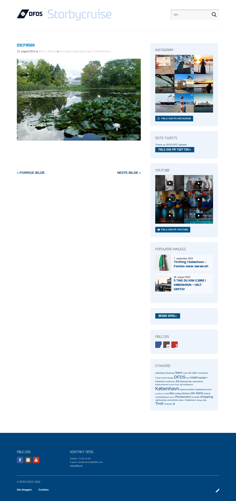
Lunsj (166, 393)
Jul (177, 381)
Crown (158, 378)
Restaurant (182, 396)
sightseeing (160, 400)
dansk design (167, 378)
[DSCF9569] (79, 139)
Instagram (166, 344)
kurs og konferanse (184, 384)
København (167, 388)
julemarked (198, 381)
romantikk (195, 397)
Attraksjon (170, 373)
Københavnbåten (187, 389)
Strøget (199, 400)
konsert (172, 385)
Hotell (193, 377)
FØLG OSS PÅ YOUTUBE (174, 229)
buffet (185, 373)
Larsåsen (159, 394)
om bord (197, 393)
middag (178, 393)
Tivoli (159, 403)
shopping (206, 396)
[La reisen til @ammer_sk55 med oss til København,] (165, 64)
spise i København (187, 400)
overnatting (160, 397)
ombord (206, 393)
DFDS (179, 377)
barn (178, 373)
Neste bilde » (129, 172)
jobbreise (170, 381)
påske (172, 397)
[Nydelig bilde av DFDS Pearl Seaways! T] (165, 83)
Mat (171, 393)
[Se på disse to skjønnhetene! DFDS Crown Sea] (165, 103)
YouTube (174, 344)
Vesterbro (168, 404)
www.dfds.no (76, 465)
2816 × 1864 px (47, 51)
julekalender (186, 381)
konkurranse (161, 384)
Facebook (158, 344)
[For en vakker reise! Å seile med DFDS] (184, 83)
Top (215, 490)
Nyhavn (186, 393)
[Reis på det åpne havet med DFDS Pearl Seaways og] (203, 103)
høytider (202, 377)
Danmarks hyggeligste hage (76, 51)
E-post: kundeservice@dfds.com (86, 462)
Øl (174, 404)
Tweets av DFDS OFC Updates (171, 144)
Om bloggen (24, 489)
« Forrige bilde (31, 172)
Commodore (202, 373)
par (167, 397)
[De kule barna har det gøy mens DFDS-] (184, 103)
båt (189, 373)
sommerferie (172, 400)
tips (204, 400)
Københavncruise (203, 389)
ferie (187, 378)
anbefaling (160, 373)
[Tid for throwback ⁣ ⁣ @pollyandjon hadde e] (203, 83)
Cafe (194, 373)
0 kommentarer (101, 51)
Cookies (44, 489)
